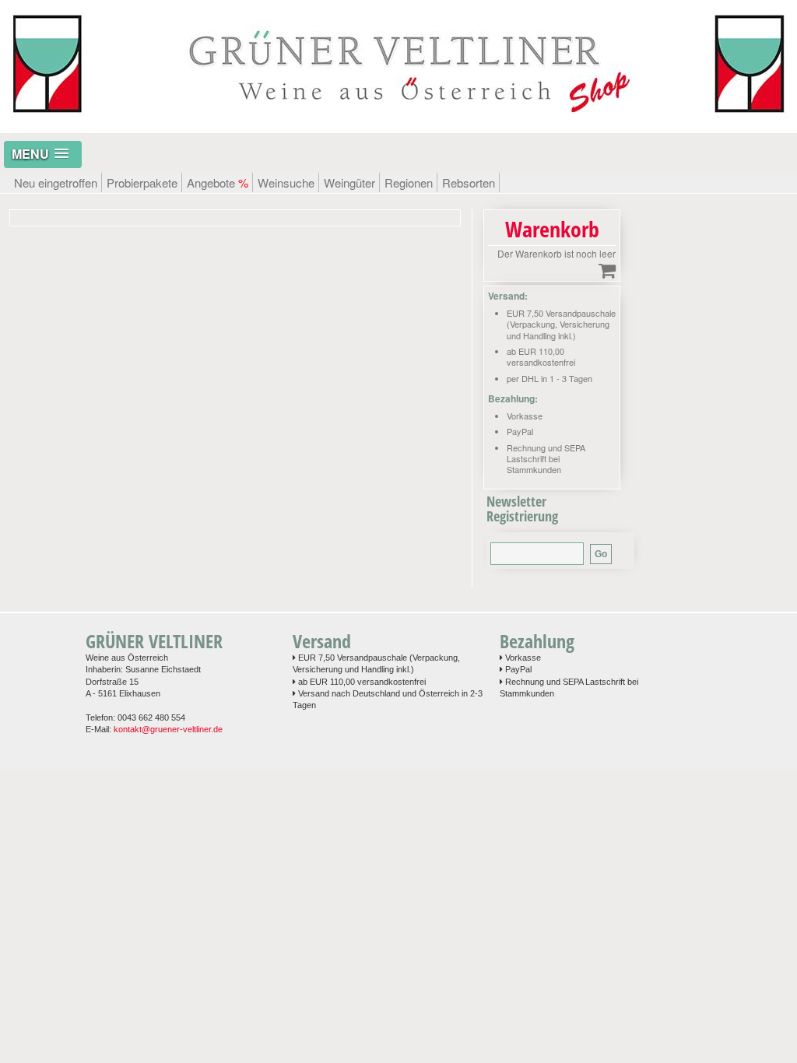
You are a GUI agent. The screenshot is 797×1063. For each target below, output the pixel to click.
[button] (43, 154)
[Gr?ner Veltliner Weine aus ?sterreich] (398, 124)
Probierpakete (142, 182)
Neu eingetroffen (55, 182)
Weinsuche (286, 182)
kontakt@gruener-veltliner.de (168, 729)
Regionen (408, 182)
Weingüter (349, 182)
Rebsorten (468, 182)
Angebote (217, 182)
